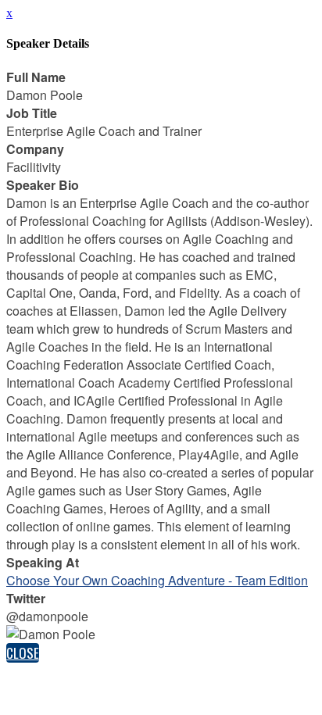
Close (22, 653)
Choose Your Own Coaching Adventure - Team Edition (157, 580)
